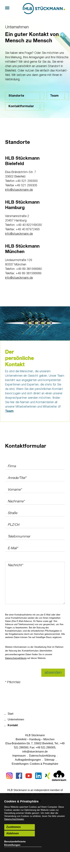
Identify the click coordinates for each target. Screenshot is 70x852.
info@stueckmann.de (19, 189)
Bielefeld (21, 739)
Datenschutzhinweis (14, 819)
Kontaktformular (21, 106)
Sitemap (49, 759)
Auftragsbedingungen (28, 759)
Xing (48, 776)
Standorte (16, 95)
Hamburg (34, 739)
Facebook (19, 776)
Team (54, 95)
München (49, 739)
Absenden (53, 673)
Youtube (28, 776)
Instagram (9, 776)
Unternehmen (17, 27)
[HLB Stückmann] (44, 8)
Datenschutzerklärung (16, 658)
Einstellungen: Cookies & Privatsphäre (35, 763)
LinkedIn (38, 776)
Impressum (19, 755)
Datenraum (59, 776)
